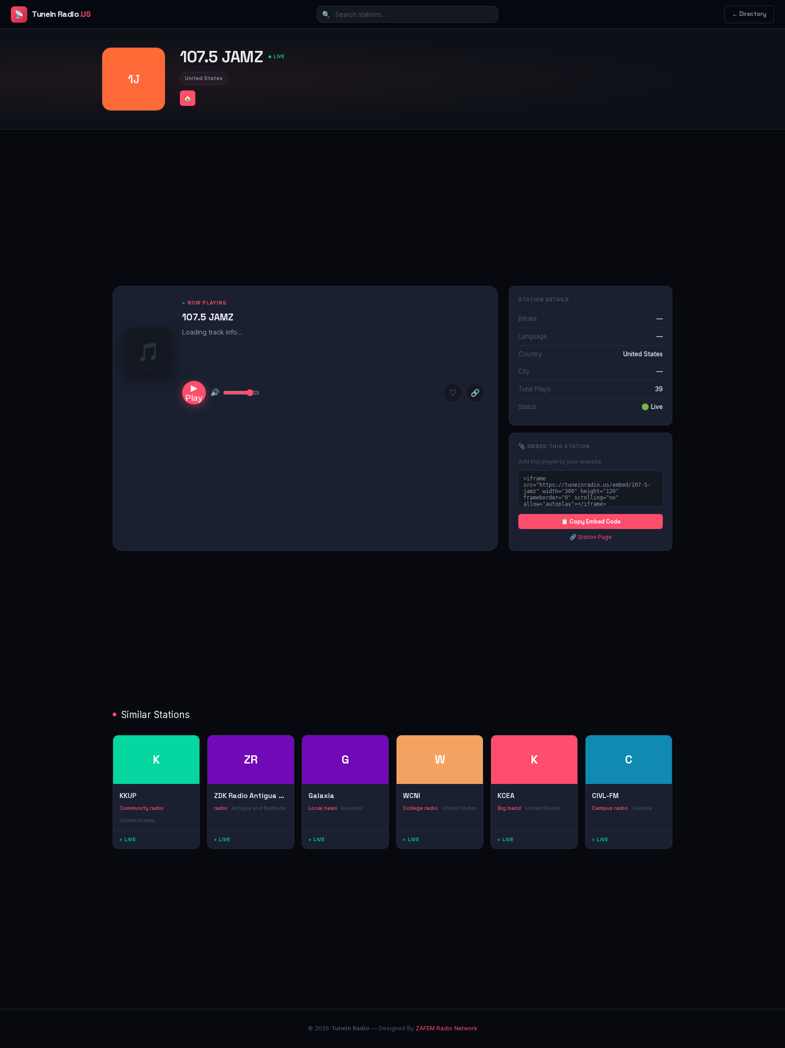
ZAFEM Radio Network (446, 1028)
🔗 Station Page (591, 537)
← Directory (749, 14)
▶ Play (194, 393)
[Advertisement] (392, 200)
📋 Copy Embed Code (591, 521)
